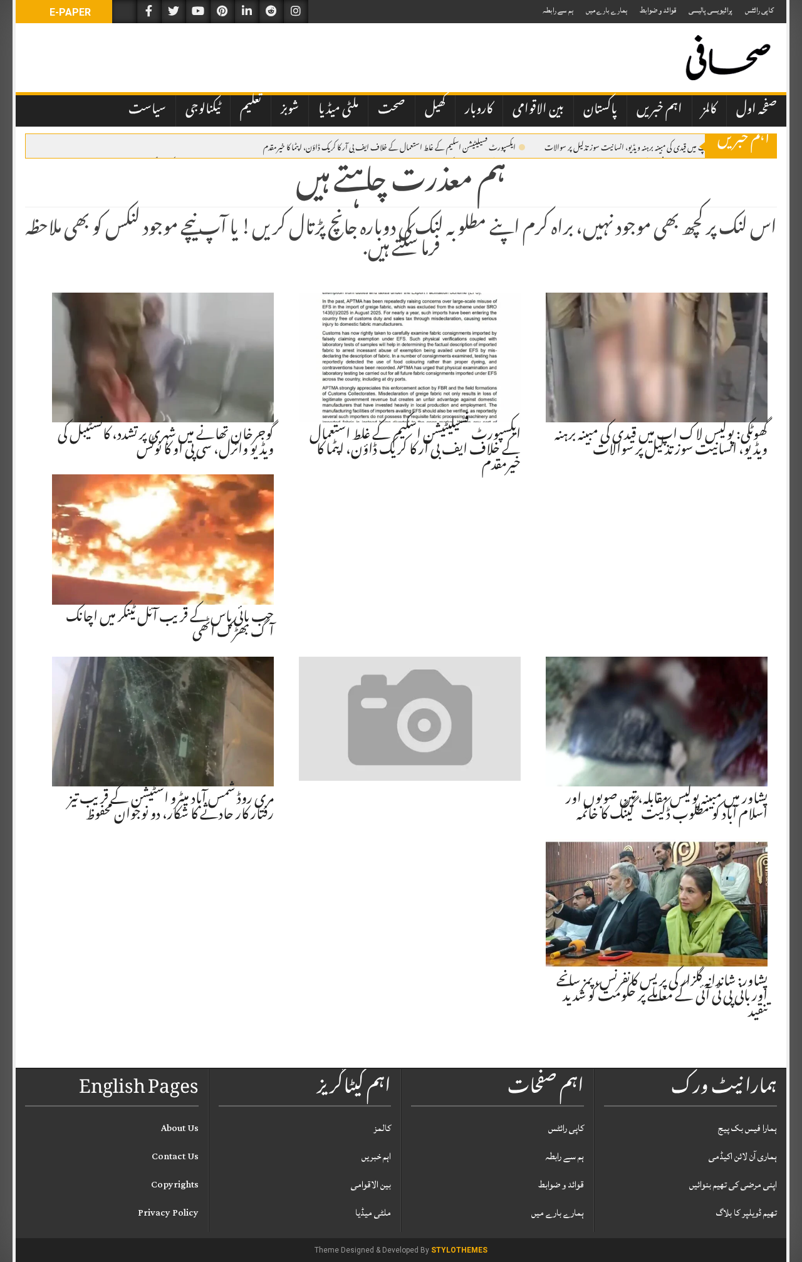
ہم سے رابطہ (558, 10)
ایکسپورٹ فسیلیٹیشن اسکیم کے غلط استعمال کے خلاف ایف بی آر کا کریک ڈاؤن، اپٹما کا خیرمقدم (389, 146)
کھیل (435, 110)
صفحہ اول (756, 110)
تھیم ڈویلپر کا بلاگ (746, 1213)
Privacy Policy (168, 1213)
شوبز (290, 110)
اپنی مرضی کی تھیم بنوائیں (733, 1185)
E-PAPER (69, 12)
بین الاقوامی (538, 110)
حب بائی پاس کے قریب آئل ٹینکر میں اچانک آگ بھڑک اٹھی (170, 626)
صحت (391, 110)
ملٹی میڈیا (338, 110)
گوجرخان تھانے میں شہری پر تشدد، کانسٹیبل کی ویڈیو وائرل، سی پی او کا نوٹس (166, 443)
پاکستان (600, 110)
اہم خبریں (659, 110)
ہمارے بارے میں (606, 10)
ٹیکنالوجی (203, 110)
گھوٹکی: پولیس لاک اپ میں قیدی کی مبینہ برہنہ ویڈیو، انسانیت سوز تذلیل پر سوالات (651, 146)
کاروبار (479, 110)
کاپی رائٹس (759, 10)
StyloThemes (459, 1250)
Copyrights (175, 1185)
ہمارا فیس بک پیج (747, 1128)
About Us (180, 1128)
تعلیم (250, 110)
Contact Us (175, 1156)
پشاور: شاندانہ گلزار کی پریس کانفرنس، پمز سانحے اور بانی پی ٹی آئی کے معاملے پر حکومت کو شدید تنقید (662, 998)
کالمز (709, 110)
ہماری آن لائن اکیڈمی (743, 1156)
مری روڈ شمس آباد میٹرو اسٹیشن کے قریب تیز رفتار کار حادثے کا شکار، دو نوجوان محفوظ (171, 807)
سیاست (147, 110)
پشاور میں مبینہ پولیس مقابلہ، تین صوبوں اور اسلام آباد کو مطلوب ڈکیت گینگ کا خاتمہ (667, 807)
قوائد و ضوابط (658, 10)
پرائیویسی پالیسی (710, 10)
